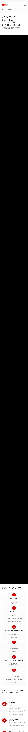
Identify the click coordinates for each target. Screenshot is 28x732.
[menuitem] (21, 5)
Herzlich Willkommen (7, 9)
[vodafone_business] (11, 5)
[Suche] (21, 5)
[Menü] (24, 5)
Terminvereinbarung (14, 0)
